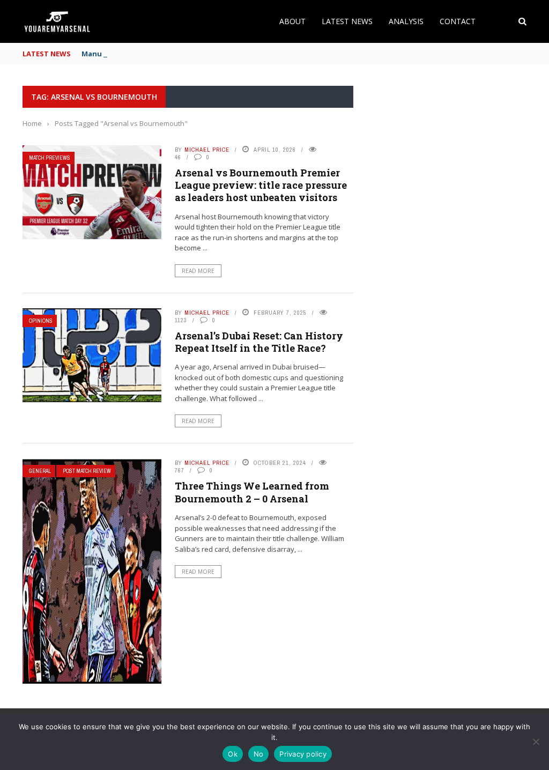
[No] (535, 741)
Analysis (406, 21)
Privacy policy (303, 754)
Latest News (347, 21)
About (292, 21)
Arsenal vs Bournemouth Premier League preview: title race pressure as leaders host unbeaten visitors (261, 185)
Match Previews (49, 157)
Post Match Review (87, 471)
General (40, 471)
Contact (458, 21)
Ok (233, 754)
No (259, 754)
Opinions (41, 320)
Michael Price (206, 149)
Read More (198, 271)
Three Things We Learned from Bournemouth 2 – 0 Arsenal (252, 492)
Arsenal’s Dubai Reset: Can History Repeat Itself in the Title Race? (259, 341)
